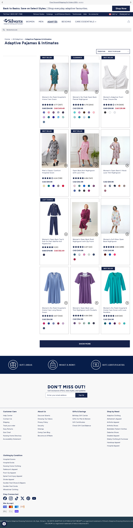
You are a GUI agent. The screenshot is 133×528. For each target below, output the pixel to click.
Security (41, 426)
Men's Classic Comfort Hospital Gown (51, 172)
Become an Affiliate (45, 436)
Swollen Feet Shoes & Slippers (14, 483)
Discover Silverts (44, 416)
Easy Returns (8, 429)
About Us (42, 411)
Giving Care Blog (44, 432)
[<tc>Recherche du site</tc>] (4, 30)
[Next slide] (130, 2)
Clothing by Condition (12, 455)
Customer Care (10, 411)
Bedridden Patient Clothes (117, 429)
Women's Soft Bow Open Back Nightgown (113, 240)
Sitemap (41, 429)
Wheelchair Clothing (10, 489)
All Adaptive (18, 39)
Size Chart (7, 432)
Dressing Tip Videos (45, 419)
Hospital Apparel (113, 446)
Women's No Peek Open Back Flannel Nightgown (85, 98)
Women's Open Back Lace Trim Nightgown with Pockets (85, 309)
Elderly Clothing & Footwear (117, 439)
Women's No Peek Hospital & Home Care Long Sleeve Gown (54, 310)
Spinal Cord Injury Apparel (12, 476)
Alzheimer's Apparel (114, 419)
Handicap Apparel (113, 442)
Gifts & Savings (79, 411)
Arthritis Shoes (112, 426)
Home (7, 39)
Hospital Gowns (9, 459)
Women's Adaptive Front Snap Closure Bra (113, 98)
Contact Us (7, 419)
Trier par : (101, 51)
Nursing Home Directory (12, 436)
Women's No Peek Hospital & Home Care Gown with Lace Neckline (115, 310)
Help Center (7, 416)
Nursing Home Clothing (12, 466)
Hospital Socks (8, 463)
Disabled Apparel (113, 436)
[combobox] (66, 30)
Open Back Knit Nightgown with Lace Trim (84, 172)
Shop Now (121, 8)
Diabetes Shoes (113, 432)
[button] (31, 21)
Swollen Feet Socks (10, 486)
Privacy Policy (43, 422)
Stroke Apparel (8, 479)
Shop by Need (113, 411)
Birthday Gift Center (80, 416)
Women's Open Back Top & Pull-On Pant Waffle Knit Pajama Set (53, 241)
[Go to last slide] (2, 2)
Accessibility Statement (12, 439)
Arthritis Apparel (113, 422)
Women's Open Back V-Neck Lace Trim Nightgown (114, 172)
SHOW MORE (85, 344)
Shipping (6, 422)
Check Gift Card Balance (81, 426)
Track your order (9, 426)
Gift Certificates (78, 422)
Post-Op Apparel (9, 473)
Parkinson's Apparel (10, 469)
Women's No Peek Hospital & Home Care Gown (54, 98)
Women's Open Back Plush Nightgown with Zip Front (83, 240)
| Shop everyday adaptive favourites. (45, 8)
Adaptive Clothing (114, 416)
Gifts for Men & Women (81, 419)
